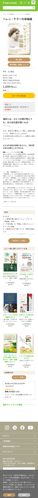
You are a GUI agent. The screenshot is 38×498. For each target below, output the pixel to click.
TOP (4, 14)
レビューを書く (19, 377)
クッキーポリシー (15, 482)
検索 (33, 8)
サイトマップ (7, 451)
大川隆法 (11, 71)
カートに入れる (19, 95)
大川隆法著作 (10, 14)
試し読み (19, 59)
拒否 (24, 495)
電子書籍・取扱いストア (19, 64)
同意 (9, 495)
